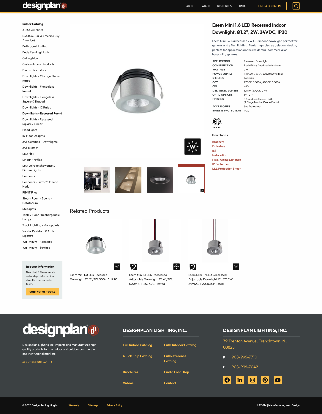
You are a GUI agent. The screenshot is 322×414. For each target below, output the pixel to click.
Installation (219, 155)
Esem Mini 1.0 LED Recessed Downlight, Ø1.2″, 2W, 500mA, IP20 (93, 277)
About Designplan (35, 362)
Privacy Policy (114, 405)
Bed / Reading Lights (36, 52)
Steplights (29, 209)
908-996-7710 (244, 357)
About (190, 6)
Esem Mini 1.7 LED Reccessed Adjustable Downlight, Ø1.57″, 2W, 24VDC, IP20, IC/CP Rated (210, 279)
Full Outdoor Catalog (180, 345)
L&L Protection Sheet (226, 168)
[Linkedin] (240, 380)
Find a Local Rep (270, 6)
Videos (128, 383)
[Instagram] (252, 380)
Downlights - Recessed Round (42, 113)
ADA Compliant (32, 30)
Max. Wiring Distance (226, 159)
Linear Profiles (32, 159)
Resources (224, 6)
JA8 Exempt (30, 147)
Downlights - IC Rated (36, 107)
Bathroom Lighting (34, 46)
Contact (243, 6)
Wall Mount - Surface (36, 247)
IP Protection (221, 164)
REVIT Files (29, 192)
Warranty (74, 405)
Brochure (218, 142)
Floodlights (29, 130)
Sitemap (93, 405)
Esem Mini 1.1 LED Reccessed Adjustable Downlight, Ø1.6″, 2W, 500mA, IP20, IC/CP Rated (151, 279)
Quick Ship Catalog (137, 356)
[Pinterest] (265, 380)
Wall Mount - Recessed (37, 241)
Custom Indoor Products (38, 64)
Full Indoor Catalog (137, 345)
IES (214, 150)
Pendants (28, 176)
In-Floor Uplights (33, 136)
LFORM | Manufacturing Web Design (278, 405)
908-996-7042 (245, 366)
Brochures (130, 372)
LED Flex (28, 153)
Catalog (206, 6)
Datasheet (219, 146)
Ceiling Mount (31, 58)
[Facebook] (227, 380)
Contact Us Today (42, 291)
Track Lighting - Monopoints (40, 225)
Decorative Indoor (34, 70)
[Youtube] (278, 380)
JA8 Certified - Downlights (40, 142)
